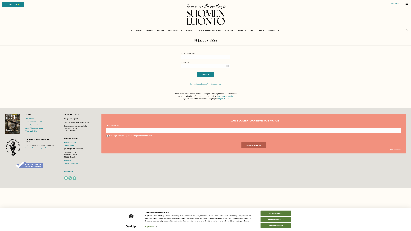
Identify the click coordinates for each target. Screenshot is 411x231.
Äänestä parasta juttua (34, 128)
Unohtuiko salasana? (199, 84)
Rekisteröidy (216, 84)
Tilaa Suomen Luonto (33, 121)
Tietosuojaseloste (71, 163)
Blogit (253, 31)
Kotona (160, 31)
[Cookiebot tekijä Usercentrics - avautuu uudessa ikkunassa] (131, 226)
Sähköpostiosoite (188, 53)
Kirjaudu (395, 3)
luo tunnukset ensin (225, 96)
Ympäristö (173, 31)
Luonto (139, 31)
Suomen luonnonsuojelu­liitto (36, 147)
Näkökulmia (186, 31)
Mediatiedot (68, 160)
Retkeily (149, 31)
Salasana (185, 62)
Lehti (261, 31)
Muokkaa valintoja (274, 219)
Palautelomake (70, 142)
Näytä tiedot (149, 227)
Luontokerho (274, 31)
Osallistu (241, 31)
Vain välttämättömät (275, 225)
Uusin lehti (29, 118)
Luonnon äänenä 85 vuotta (208, 31)
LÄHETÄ (205, 74)
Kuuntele (229, 31)
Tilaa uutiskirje (31, 131)
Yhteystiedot (69, 145)
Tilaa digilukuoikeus (33, 124)
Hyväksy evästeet (275, 213)
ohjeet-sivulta (223, 98)
